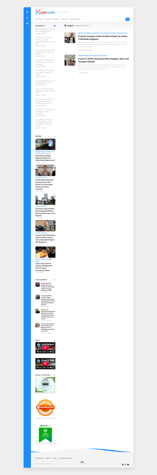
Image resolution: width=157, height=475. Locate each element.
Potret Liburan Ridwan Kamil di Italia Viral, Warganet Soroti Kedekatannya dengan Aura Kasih (47, 327)
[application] (45, 347)
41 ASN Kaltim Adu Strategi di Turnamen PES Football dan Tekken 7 (44, 72)
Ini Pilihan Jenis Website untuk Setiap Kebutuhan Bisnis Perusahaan (44, 111)
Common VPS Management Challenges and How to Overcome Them (45, 91)
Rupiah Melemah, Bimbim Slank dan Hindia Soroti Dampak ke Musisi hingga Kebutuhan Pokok (47, 287)
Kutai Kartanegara (75, 19)
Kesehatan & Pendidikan (109, 33)
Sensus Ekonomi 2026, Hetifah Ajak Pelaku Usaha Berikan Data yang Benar (45, 52)
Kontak (54, 458)
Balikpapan (56, 19)
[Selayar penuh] (53, 352)
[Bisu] (51, 352)
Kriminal (37, 153)
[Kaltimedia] (27, 12)
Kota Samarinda (122, 33)
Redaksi (48, 458)
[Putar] (38, 352)
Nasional (48, 19)
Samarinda (64, 19)
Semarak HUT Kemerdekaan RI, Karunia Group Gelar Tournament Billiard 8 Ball (45, 62)
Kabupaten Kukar (40, 151)
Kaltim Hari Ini (39, 19)
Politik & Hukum (46, 153)
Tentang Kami (39, 458)
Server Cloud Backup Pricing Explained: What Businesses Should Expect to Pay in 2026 (44, 101)
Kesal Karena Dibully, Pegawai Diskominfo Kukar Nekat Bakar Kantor (45, 158)
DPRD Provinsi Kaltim (84, 33)
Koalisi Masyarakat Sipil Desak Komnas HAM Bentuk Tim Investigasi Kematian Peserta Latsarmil (44, 184)
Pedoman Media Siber (65, 458)
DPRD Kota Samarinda (85, 55)
